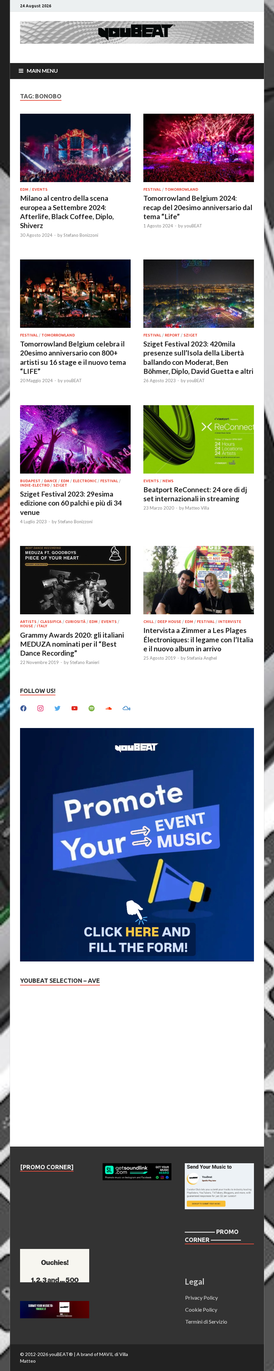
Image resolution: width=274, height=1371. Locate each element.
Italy (42, 626)
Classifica (50, 622)
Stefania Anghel (202, 658)
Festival (152, 189)
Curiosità (75, 622)
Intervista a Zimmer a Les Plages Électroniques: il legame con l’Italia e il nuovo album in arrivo (198, 639)
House (26, 626)
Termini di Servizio (206, 1321)
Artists (28, 622)
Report (172, 335)
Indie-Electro (34, 485)
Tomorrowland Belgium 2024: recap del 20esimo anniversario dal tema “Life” (197, 207)
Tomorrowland (181, 189)
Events (39, 189)
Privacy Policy (201, 1297)
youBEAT (193, 225)
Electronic (85, 481)
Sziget (190, 335)
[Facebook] (23, 707)
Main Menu (42, 70)
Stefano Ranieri (84, 662)
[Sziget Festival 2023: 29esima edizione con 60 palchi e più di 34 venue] (75, 440)
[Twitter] (57, 707)
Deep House (169, 622)
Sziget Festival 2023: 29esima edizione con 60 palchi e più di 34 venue (71, 503)
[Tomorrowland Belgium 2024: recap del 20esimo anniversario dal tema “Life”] (198, 149)
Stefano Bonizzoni (80, 235)
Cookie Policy (201, 1309)
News (167, 481)
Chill (148, 622)
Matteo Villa (197, 508)
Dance (50, 481)
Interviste (229, 622)
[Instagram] (40, 707)
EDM (24, 189)
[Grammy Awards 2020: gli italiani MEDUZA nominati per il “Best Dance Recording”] (75, 581)
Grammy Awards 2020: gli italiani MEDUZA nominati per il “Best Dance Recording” (72, 644)
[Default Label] (74, 707)
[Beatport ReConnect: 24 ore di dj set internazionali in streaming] (198, 440)
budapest (30, 481)
